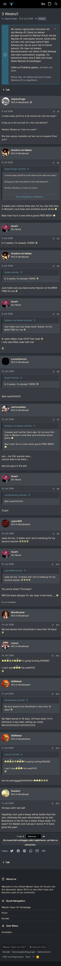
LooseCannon (19, 359)
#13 (57, 694)
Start (28, 956)
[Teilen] (54, 111)
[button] (5, 4)
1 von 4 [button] (20, 836)
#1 (58, 111)
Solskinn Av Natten (21, 150)
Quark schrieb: (11, 272)
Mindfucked (17, 612)
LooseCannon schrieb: (15, 495)
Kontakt (5, 918)
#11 (57, 625)
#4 (58, 266)
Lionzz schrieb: (12, 754)
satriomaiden (18, 407)
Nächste (32, 836)
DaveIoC (15, 791)
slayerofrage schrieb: (15, 169)
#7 (58, 419)
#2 (58, 162)
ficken (42, 18)
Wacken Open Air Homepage (16, 907)
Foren (4, 912)
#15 (57, 803)
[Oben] (33, 956)
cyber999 (16, 521)
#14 (57, 748)
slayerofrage (10, 18)
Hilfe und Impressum (13, 956)
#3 (58, 238)
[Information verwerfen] (55, 29)
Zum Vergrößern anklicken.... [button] (30, 196)
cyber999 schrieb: (13, 570)
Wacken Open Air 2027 (14, 947)
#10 (57, 564)
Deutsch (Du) (39, 947)
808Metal (16, 681)
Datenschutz (44, 952)
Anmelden (7, 932)
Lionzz (15, 643)
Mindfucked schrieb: (14, 700)
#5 (58, 314)
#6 (58, 371)
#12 (57, 655)
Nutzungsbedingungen (24, 952)
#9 (58, 533)
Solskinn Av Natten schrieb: (18, 320)
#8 (58, 488)
